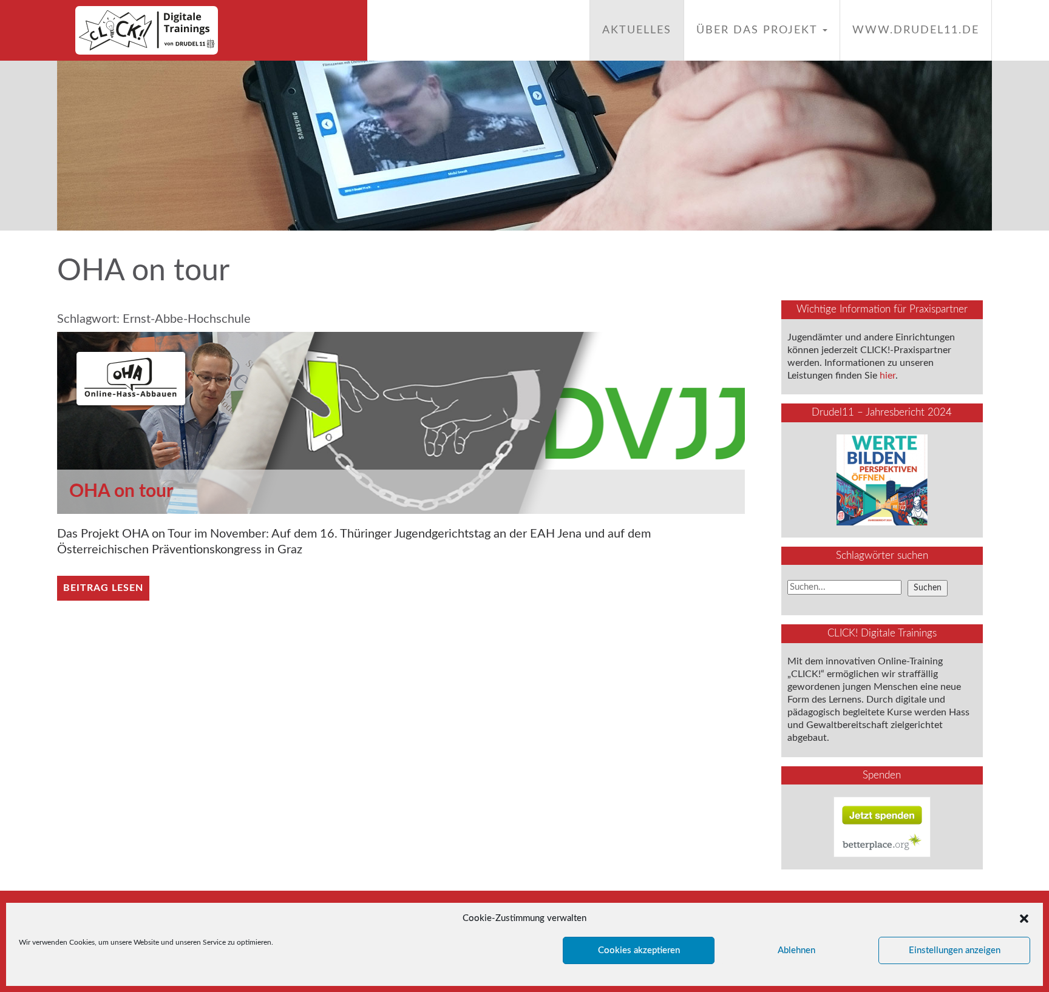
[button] (1024, 919)
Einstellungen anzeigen (954, 950)
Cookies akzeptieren (639, 950)
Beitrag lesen (103, 588)
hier (887, 375)
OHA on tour (121, 491)
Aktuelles (636, 30)
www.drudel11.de (915, 30)
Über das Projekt (758, 30)
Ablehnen (796, 950)
